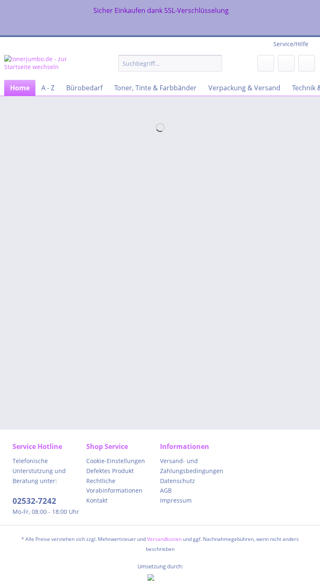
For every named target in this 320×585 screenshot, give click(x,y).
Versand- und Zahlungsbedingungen (191, 466)
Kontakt (97, 500)
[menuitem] (170, 67)
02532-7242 (34, 501)
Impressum (176, 500)
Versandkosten (164, 539)
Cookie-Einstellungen (115, 461)
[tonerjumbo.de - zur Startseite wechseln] (48, 65)
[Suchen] (214, 63)
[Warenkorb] (306, 63)
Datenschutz (177, 481)
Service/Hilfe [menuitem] (291, 44)
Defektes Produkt (110, 471)
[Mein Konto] (286, 63)
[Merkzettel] (266, 63)
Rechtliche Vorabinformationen (114, 486)
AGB (166, 490)
